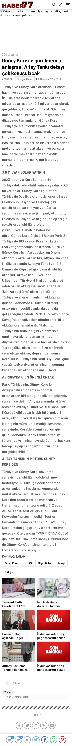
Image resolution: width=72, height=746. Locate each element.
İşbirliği (28, 563)
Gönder (7, 692)
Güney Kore (11, 563)
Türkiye (9, 572)
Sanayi (61, 563)
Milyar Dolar (44, 563)
